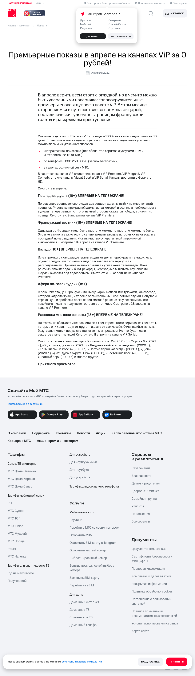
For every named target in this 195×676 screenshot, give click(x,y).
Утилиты (138, 506)
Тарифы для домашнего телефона (94, 486)
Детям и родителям (146, 483)
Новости (83, 433)
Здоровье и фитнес (145, 491)
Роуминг (76, 520)
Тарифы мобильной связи (26, 495)
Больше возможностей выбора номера (92, 568)
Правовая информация (148, 568)
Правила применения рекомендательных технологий (154, 613)
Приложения (141, 514)
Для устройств (80, 454)
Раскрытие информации (149, 584)
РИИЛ (12, 549)
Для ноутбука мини (83, 462)
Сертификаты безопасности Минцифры (152, 558)
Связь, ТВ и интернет (23, 463)
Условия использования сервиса (155, 623)
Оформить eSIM (81, 535)
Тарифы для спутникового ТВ (28, 565)
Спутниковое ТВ (81, 617)
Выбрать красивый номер (88, 558)
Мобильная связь (82, 512)
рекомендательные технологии (82, 662)
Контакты (63, 433)
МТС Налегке (17, 556)
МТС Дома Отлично (22, 471)
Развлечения (141, 468)
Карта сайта (140, 631)
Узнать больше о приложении (25, 404)
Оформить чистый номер (88, 550)
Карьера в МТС (19, 441)
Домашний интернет (84, 602)
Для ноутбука (79, 470)
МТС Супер (16, 511)
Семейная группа (144, 498)
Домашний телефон (84, 625)
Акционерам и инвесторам (57, 441)
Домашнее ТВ (80, 610)
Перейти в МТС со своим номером (94, 527)
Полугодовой (17, 581)
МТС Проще (16, 541)
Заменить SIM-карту (84, 578)
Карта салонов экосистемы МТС (137, 433)
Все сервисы (141, 521)
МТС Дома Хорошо (21, 479)
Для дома (76, 594)
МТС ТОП (14, 518)
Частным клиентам (20, 3)
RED (10, 503)
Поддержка (41, 433)
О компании (17, 433)
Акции (100, 433)
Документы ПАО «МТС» (149, 549)
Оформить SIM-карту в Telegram (93, 543)
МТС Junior (15, 526)
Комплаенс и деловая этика (152, 576)
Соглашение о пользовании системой (151, 601)
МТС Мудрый (17, 533)
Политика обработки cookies (152, 591)
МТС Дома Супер (20, 486)
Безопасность (141, 476)
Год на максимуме (21, 573)
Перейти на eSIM (82, 585)
